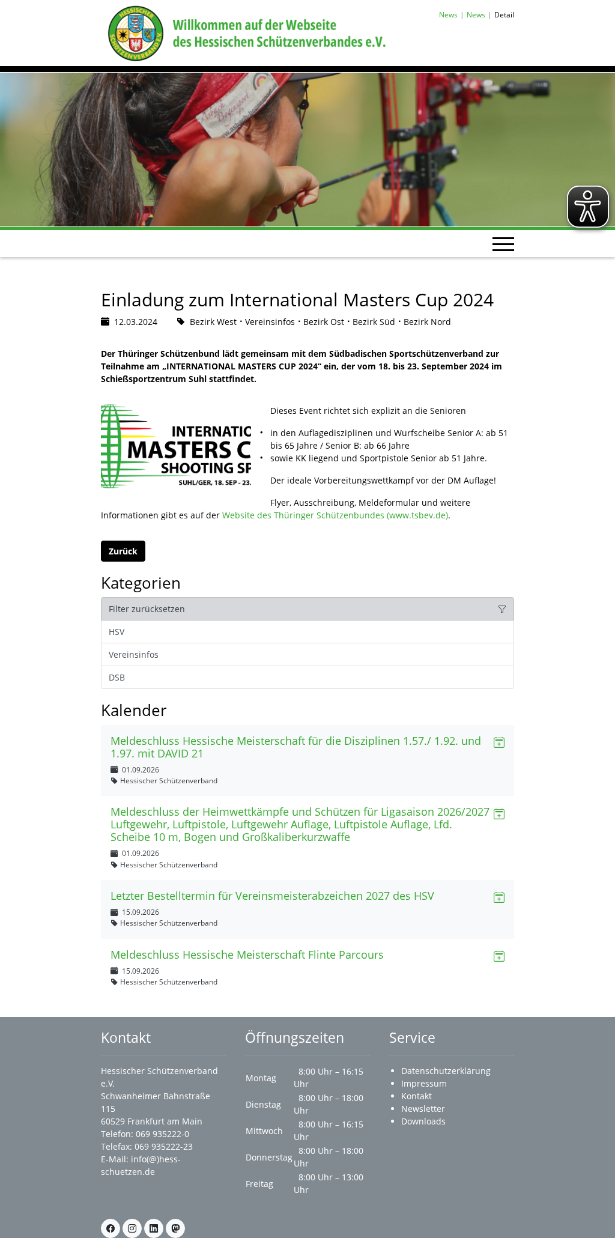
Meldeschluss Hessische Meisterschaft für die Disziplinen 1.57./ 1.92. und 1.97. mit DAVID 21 (296, 746)
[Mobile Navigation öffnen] (503, 244)
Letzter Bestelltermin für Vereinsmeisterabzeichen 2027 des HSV (272, 895)
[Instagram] (132, 1228)
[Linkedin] (153, 1228)
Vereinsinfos (134, 654)
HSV (116, 631)
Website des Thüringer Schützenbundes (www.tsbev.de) (335, 515)
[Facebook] (110, 1228)
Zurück (123, 551)
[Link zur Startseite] (244, 32)
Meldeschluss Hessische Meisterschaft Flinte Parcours (247, 954)
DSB (117, 677)
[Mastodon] (175, 1228)
